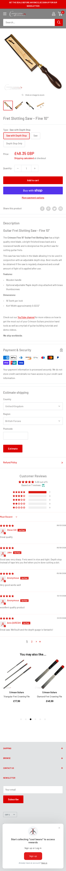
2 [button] (32, 641)
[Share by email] (60, 208)
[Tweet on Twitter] (54, 208)
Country (7, 399)
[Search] (59, 22)
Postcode (8, 428)
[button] (19, 492)
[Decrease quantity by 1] (17, 168)
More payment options (33, 197)
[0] (60, 14)
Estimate (13, 448)
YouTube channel (26, 317)
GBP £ (7, 814)
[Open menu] (4, 14)
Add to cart (33, 180)
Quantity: (7, 168)
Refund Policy (10, 462)
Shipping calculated (24, 158)
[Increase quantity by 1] (34, 168)
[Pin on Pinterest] (48, 208)
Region (6, 414)
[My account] (53, 14)
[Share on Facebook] (42, 208)
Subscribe (13, 799)
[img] (7, 525)
